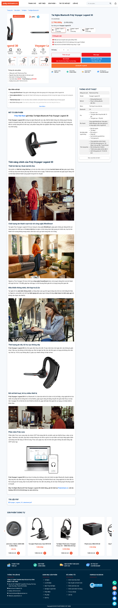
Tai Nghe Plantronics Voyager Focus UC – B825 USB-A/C (16, 545)
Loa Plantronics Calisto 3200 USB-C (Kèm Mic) (43, 545)
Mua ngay (96, 54)
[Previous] (10, 35)
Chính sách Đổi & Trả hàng (75, 588)
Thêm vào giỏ (66, 54)
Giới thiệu (42, 3)
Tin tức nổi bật (64, 3)
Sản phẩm (51, 3)
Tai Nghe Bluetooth (33, 10)
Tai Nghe (24, 10)
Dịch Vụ (47, 597)
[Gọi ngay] (114, 583)
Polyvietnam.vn (63, 488)
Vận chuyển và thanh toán (75, 583)
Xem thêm (42, 106)
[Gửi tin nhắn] (114, 588)
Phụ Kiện (47, 594)
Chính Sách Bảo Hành (74, 580)
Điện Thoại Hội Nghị (50, 586)
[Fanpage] (114, 593)
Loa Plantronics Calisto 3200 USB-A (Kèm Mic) (96, 545)
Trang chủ (32, 3)
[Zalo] (114, 604)
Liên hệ (75, 3)
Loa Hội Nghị (48, 583)
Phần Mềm (48, 592)
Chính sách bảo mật (73, 586)
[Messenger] (114, 598)
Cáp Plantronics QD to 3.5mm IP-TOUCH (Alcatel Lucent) (69, 545)
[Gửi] (110, 3)
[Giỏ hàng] (115, 3)
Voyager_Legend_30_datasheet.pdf (21, 502)
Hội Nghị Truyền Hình (50, 588)
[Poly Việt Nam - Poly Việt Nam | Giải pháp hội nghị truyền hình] (10, 3)
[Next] (45, 35)
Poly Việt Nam (19, 116)
